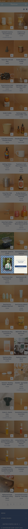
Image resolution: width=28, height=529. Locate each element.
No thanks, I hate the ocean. (21, 268)
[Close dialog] (26, 256)
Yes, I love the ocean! (20, 266)
